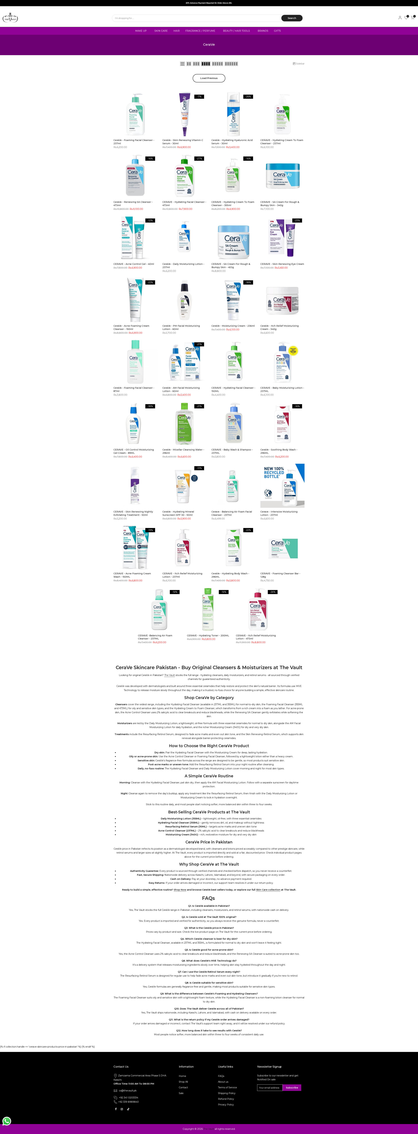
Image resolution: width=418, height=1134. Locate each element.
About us (223, 1081)
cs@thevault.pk (128, 1090)
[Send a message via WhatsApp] (7, 1121)
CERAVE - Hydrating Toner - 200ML (208, 635)
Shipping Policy (226, 1093)
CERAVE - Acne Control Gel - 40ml (133, 264)
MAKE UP (141, 30)
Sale (181, 1093)
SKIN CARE (161, 30)
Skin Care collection (268, 889)
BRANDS (263, 30)
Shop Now (180, 889)
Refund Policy (226, 1098)
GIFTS (277, 30)
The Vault (169, 675)
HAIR (176, 30)
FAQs (221, 1076)
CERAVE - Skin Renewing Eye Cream (282, 264)
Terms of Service (227, 1087)
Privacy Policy (226, 1104)
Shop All (183, 1081)
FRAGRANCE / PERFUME (200, 30)
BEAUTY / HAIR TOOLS (236, 30)
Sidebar (300, 63)
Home (182, 1076)
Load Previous (209, 78)
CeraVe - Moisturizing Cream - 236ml (233, 325)
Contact (183, 1087)
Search (292, 18)
